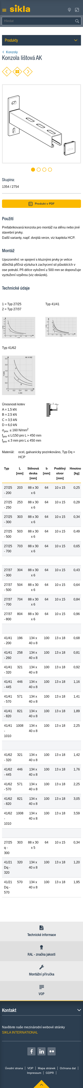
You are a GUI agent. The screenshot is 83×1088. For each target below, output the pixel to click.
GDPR (50, 1072)
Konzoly (12, 52)
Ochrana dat (68, 1068)
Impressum (34, 1072)
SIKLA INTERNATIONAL (20, 1032)
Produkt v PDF (45, 203)
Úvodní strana (14, 1068)
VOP (30, 1068)
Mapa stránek (46, 1068)
